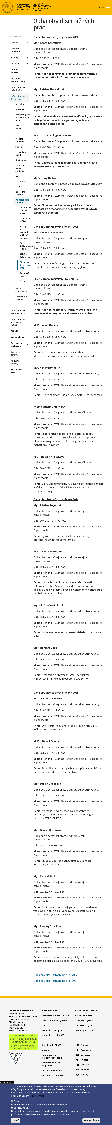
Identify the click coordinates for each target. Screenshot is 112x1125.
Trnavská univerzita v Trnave (23, 7)
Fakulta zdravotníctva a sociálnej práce (42, 7)
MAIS (17, 176)
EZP (17, 133)
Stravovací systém (83, 1020)
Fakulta (14, 42)
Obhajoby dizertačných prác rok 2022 (55, 974)
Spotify (84, 1074)
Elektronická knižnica (21, 298)
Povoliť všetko (91, 1120)
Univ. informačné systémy (54, 1020)
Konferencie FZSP (16, 371)
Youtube (85, 1069)
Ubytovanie (20, 160)
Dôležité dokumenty (24, 255)
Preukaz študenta (19, 140)
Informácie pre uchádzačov (18, 88)
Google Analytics (22, 1107)
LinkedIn (85, 1064)
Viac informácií (37, 1095)
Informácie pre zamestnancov (18, 312)
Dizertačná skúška (24, 220)
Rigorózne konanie (20, 193)
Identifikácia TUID (51, 1010)
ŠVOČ (17, 186)
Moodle (45, 1050)
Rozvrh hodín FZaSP (51, 1045)
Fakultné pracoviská (16, 50)
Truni (16, 1101)
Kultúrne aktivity (15, 362)
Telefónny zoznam (83, 1030)
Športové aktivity (15, 353)
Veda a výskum (18, 337)
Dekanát (15, 63)
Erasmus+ (20, 181)
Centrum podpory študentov (20, 168)
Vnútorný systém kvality (18, 80)
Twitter (84, 1060)
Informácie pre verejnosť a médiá (18, 322)
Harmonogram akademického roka (22, 117)
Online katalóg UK (83, 1025)
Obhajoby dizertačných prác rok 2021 (55, 980)
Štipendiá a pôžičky (20, 153)
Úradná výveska (14, 71)
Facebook (86, 1050)
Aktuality (19, 104)
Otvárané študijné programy (51, 1064)
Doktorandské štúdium (22, 201)
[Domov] (7, 7)
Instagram (86, 1055)
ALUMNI (14, 331)
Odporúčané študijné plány (24, 210)
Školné (18, 147)
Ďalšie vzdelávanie (21, 290)
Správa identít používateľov (56, 1015)
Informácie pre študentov (18, 97)
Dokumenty (21, 109)
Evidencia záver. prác (52, 1030)
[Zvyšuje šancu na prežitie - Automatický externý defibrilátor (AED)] (23, 1041)
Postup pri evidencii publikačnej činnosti (24, 232)
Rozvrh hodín (18, 127)
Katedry (15, 57)
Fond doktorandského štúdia (24, 246)
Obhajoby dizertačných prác (24, 265)
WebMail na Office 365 (53, 1035)
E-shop (84, 1045)
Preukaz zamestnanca (85, 1010)
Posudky (24, 281)
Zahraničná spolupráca (16, 344)
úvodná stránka (19, 36)
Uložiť (15, 1120)
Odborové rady (24, 274)
